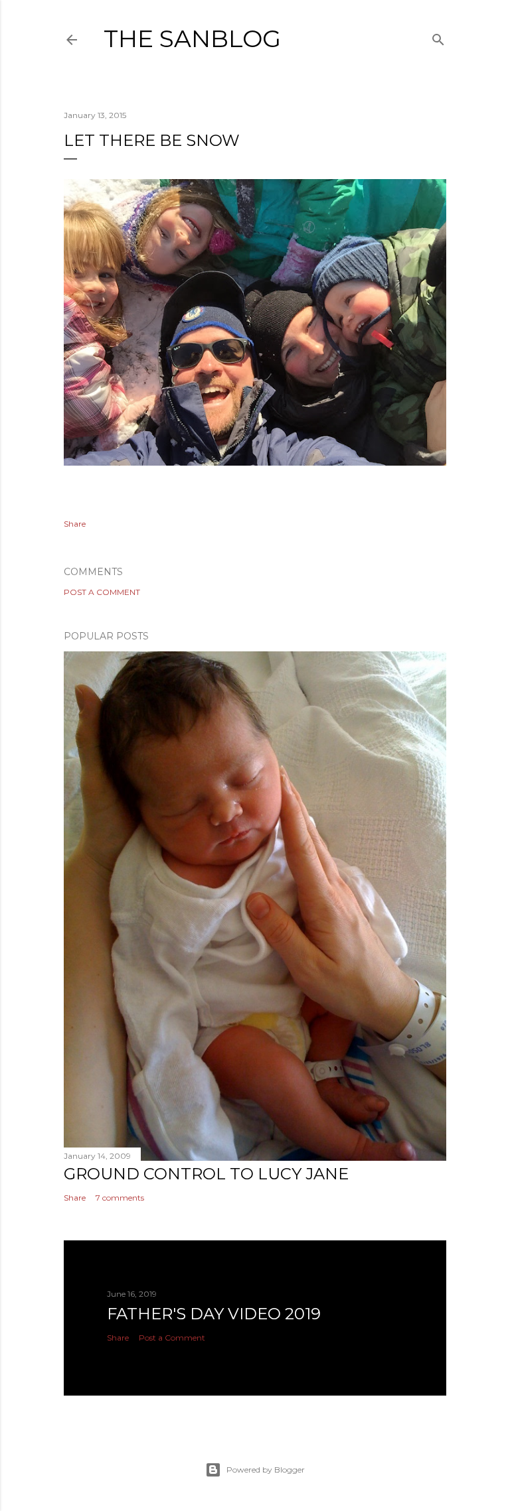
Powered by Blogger (265, 1470)
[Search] (438, 37)
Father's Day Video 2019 (214, 1313)
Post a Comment (102, 592)
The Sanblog (192, 38)
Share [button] (75, 524)
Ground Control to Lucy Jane (206, 1173)
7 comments (120, 1198)
